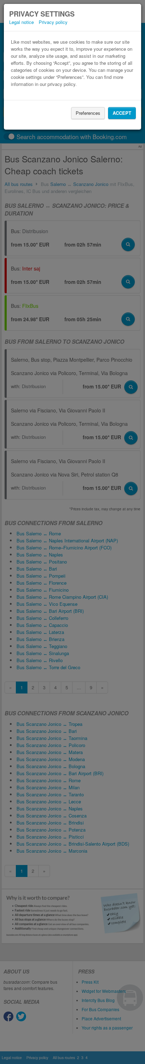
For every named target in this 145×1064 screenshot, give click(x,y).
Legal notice (21, 22)
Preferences (88, 113)
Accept (122, 113)
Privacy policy (53, 22)
